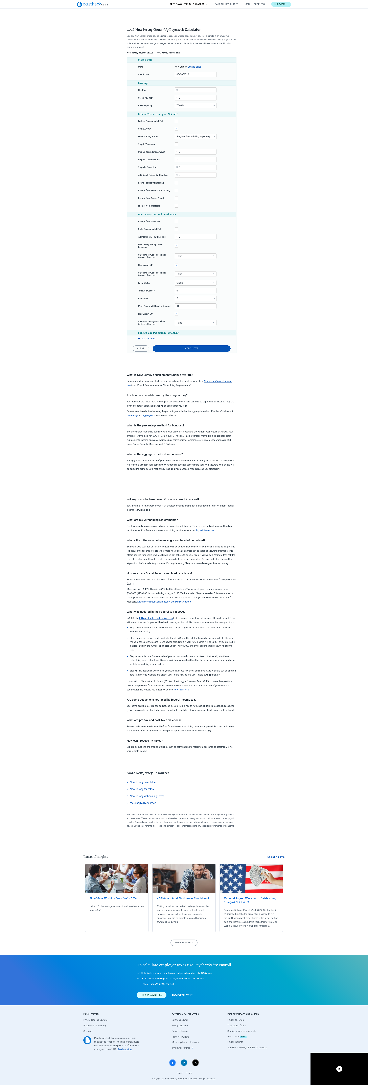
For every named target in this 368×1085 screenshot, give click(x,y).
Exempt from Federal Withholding (154, 190)
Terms (189, 1073)
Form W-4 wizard (180, 1036)
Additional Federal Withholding (153, 175)
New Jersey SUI (145, 314)
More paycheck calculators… (186, 1042)
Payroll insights (235, 1042)
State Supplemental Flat (149, 229)
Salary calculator (180, 1020)
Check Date (143, 74)
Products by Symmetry (94, 1025)
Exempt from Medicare (149, 206)
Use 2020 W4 (144, 128)
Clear (140, 348)
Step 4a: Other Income (149, 159)
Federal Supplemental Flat (150, 121)
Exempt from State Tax (149, 221)
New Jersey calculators (143, 782)
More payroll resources (143, 802)
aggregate (148, 415)
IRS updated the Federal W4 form (156, 618)
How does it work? (182, 995)
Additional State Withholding (152, 237)
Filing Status (144, 283)
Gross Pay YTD (145, 98)
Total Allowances (146, 290)
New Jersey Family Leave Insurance (150, 245)
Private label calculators (95, 1020)
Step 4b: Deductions (148, 167)
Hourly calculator (180, 1025)
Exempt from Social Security (151, 198)
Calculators (187, 4)
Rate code (143, 298)
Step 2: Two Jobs (146, 144)
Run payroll (281, 4)
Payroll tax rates (235, 1020)
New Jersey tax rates (142, 789)
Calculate (191, 348)
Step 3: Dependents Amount (151, 152)
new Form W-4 (181, 689)
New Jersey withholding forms (147, 796)
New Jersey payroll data (168, 52)
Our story (88, 1031)
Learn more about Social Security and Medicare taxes (164, 601)
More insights (184, 942)
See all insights (276, 856)
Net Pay (142, 90)
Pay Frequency (145, 105)
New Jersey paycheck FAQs (140, 52)
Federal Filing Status (148, 136)
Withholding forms (236, 1025)
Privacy (179, 1073)
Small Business (255, 4)
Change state (194, 66)
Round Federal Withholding (151, 183)
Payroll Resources (226, 4)
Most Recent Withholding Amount (154, 306)
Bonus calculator (180, 1031)
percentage (132, 415)
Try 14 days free (152, 995)
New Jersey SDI (145, 265)
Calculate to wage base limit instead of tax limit (152, 256)
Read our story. (124, 1049)
